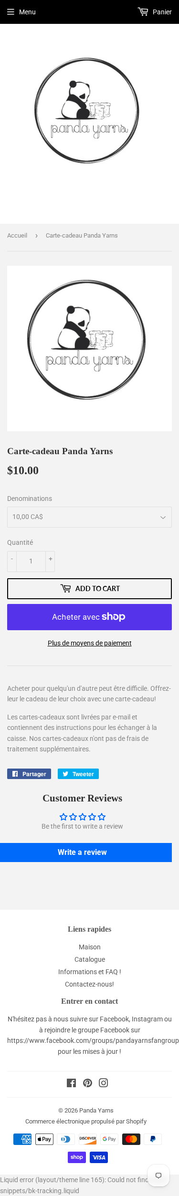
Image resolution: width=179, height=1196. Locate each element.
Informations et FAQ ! (89, 972)
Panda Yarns (96, 1110)
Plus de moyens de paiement (90, 643)
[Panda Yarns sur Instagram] (103, 1084)
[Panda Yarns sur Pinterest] (88, 1084)
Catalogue (89, 959)
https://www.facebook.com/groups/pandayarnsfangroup (93, 1040)
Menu (27, 12)
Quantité (20, 542)
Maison (90, 947)
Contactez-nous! (89, 984)
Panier (161, 12)
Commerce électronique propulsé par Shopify (86, 1121)
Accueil (17, 235)
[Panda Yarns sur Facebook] (71, 1084)
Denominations (29, 498)
